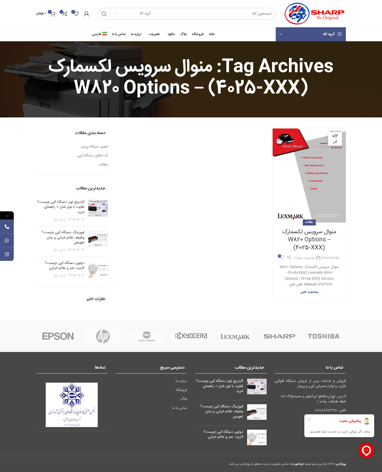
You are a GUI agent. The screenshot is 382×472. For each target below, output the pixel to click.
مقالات (309, 222)
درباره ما (181, 381)
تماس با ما (179, 408)
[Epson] (58, 336)
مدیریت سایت (304, 258)
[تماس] (7, 226)
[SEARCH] (104, 14)
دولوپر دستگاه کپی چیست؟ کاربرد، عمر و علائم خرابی (64, 265)
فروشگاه (181, 390)
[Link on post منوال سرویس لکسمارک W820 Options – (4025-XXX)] (309, 175)
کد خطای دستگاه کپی (92, 155)
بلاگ (183, 399)
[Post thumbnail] (98, 211)
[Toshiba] (324, 336)
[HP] (102, 336)
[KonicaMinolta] (147, 336)
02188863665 (325, 410)
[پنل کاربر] (86, 14)
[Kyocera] (191, 336)
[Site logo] (313, 14)
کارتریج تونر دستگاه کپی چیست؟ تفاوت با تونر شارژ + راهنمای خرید (60, 207)
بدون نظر (60, 219)
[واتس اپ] (7, 240)
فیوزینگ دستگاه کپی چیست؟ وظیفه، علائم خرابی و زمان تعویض (63, 237)
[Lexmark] (235, 336)
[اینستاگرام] (7, 254)
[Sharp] (279, 336)
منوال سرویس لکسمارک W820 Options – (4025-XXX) (309, 240)
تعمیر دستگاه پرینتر (94, 147)
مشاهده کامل (309, 292)
